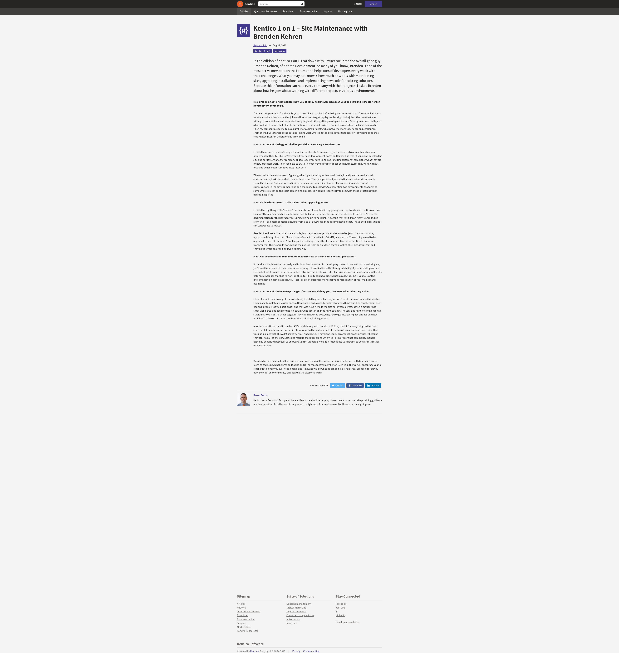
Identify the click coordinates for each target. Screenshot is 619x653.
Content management (298, 603)
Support (327, 11)
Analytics (291, 623)
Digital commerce (296, 611)
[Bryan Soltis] (243, 399)
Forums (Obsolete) (247, 630)
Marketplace (345, 11)
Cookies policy (311, 651)
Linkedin (340, 615)
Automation (293, 619)
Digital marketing (296, 607)
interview (280, 51)
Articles (244, 11)
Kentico (254, 651)
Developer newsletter (348, 622)
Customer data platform (300, 615)
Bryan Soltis (260, 45)
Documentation (309, 11)
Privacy (296, 651)
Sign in (373, 3)
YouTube (340, 607)
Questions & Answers (265, 11)
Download (288, 11)
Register (357, 3)
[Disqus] (309, 453)
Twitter (339, 385)
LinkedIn (374, 385)
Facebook (356, 385)
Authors (241, 607)
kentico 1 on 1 (262, 51)
